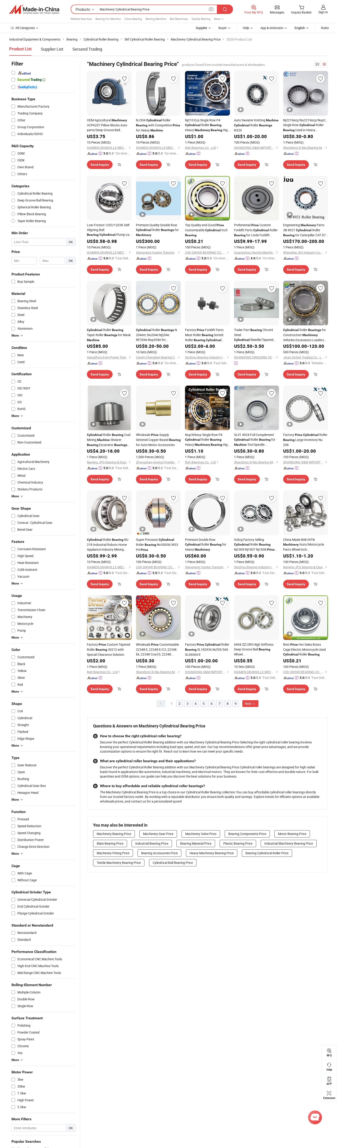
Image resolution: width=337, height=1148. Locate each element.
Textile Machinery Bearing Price (119, 862)
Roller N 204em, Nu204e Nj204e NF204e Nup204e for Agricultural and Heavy (156, 335)
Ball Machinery (179, 19)
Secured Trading (87, 49)
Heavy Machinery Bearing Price (212, 853)
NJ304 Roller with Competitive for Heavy (158, 125)
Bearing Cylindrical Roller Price (267, 853)
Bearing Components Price (247, 834)
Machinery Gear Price (158, 834)
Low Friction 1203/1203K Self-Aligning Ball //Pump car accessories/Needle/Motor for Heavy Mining (108, 230)
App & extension (271, 28)
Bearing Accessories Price (159, 853)
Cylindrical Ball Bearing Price (173, 862)
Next (248, 703)
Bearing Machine (156, 19)
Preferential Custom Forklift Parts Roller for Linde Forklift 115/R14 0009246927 (256, 230)
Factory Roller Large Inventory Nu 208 (305, 440)
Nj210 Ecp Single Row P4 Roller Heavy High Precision (207, 125)
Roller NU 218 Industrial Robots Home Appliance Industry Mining (107, 544)
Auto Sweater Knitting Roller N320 (256, 125)
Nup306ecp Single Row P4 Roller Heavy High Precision (207, 440)
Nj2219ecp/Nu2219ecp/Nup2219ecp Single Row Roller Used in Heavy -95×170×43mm (305, 125)
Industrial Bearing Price (151, 843)
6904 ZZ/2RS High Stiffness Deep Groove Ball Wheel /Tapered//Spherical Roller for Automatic (256, 649)
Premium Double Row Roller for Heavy (205, 544)
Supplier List (52, 49)
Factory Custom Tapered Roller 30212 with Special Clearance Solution (108, 649)
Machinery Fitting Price (113, 853)
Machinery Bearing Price (114, 834)
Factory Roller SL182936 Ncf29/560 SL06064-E (207, 649)
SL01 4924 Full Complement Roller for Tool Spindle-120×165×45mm (254, 440)
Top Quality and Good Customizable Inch (206, 230)
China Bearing (133, 19)
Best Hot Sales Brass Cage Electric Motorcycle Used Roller (304, 649)
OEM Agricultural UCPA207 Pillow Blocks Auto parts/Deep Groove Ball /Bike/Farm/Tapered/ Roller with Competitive (109, 125)
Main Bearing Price (110, 843)
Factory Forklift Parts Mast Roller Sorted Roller (204, 335)
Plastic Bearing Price (237, 843)
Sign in (323, 12)
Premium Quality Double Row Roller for (157, 230)
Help (246, 28)
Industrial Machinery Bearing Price (288, 843)
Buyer (222, 28)
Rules (325, 28)
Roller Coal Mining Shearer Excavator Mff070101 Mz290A (108, 440)
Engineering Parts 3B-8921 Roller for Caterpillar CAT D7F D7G (305, 230)
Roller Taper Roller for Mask (109, 335)
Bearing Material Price (195, 843)
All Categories (25, 28)
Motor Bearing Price (292, 834)
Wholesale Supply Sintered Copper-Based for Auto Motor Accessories (158, 440)
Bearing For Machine (108, 19)
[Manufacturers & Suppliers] (34, 9)
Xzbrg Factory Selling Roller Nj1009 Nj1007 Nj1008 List (254, 544)
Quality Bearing (201, 19)
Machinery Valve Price (200, 834)
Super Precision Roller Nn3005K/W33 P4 (157, 544)
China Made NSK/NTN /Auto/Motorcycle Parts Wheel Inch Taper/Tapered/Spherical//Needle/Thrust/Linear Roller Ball (305, 544)
